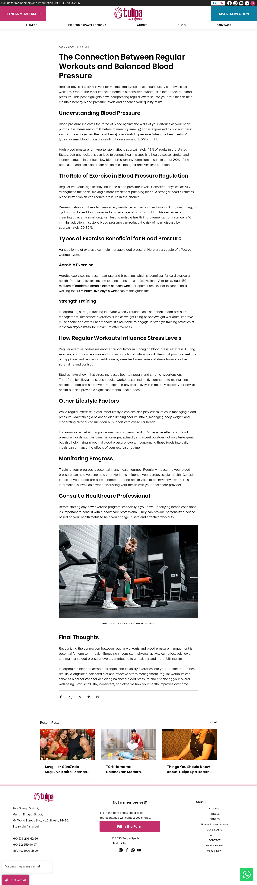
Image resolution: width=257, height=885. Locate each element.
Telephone (19, 56)
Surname (52, 45)
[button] (79, 8)
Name (16, 45)
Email (50, 56)
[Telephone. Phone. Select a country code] (17, 62)
